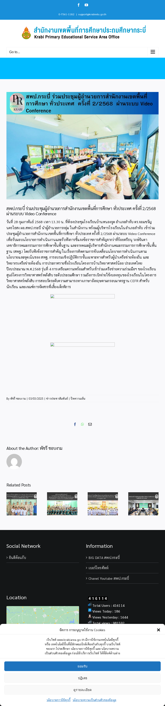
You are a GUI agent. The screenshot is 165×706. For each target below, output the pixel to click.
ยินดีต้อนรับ (17, 557)
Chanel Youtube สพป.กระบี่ (109, 578)
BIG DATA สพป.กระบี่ (104, 557)
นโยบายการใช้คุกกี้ (58, 700)
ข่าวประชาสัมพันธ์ (57, 398)
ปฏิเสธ (82, 678)
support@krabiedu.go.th (92, 14)
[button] (158, 630)
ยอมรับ (82, 666)
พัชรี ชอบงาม (18, 398)
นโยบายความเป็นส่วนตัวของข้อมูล (94, 700)
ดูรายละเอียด (82, 690)
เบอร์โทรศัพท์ (98, 568)
